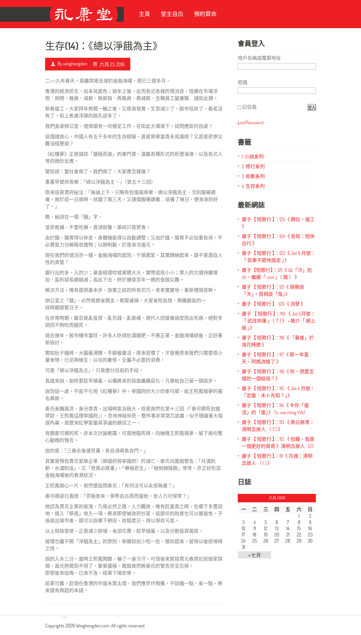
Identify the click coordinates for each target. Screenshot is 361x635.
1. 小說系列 (253, 156)
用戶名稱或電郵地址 (259, 58)
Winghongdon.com (92, 626)
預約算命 (205, 13)
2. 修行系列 (253, 166)
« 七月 (254, 555)
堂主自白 (172, 13)
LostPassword (250, 122)
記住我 (249, 107)
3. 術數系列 (253, 176)
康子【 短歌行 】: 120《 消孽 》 (273, 304)
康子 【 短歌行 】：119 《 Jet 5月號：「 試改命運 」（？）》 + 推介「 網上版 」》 (278, 321)
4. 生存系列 (253, 186)
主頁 (144, 13)
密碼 (242, 82)
